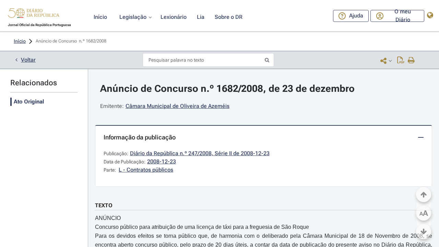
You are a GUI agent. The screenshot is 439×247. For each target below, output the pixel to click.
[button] (33, 14)
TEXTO (103, 205)
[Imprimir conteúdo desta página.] (411, 60)
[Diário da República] (33, 14)
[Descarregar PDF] (400, 60)
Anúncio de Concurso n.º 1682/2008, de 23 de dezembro (227, 88)
